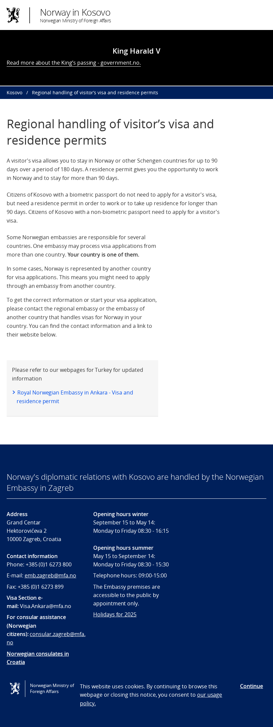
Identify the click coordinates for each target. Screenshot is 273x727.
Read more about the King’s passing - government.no (73, 62)
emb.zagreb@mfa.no (50, 575)
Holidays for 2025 (114, 614)
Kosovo (14, 92)
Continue (251, 686)
